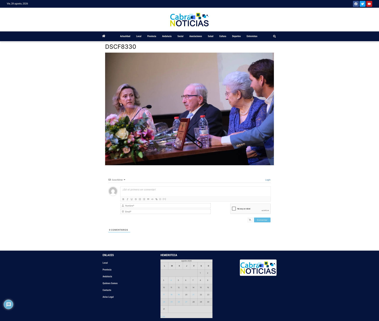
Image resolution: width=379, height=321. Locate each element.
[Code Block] (152, 199)
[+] (164, 199)
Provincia (151, 36)
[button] (274, 36)
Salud (210, 36)
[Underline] (132, 199)
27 (186, 302)
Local (138, 36)
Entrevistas (252, 36)
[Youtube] (369, 4)
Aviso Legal (108, 297)
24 (164, 302)
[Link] (156, 199)
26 (179, 302)
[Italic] (127, 199)
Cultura (222, 36)
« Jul (163, 316)
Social (180, 36)
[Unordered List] (144, 199)
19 (179, 295)
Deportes (236, 36)
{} (160, 199)
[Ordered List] (140, 199)
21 (193, 295)
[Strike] (136, 199)
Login (267, 179)
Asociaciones (195, 36)
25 (172, 302)
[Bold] (123, 199)
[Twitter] (363, 4)
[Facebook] (356, 4)
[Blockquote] (148, 199)
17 (164, 295)
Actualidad (125, 36)
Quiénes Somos (110, 283)
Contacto (107, 290)
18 (171, 295)
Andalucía (167, 36)
